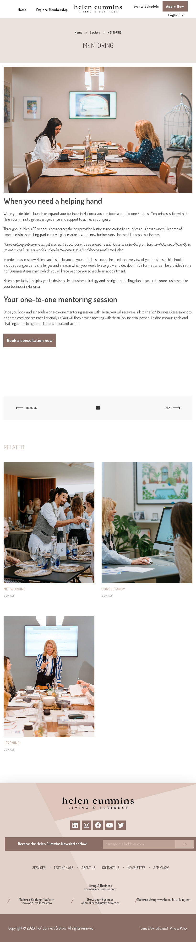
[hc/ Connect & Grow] (98, 8)
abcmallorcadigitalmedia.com (100, 903)
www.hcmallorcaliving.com (174, 899)
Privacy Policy (179, 928)
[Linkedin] (75, 825)
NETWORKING (15, 589)
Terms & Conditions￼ (153, 928)
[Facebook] (98, 825)
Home (78, 32)
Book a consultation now (29, 340)
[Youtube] (109, 825)
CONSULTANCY (113, 589)
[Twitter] (121, 825)
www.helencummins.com (100, 889)
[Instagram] (86, 825)
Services (95, 32)
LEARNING (12, 742)
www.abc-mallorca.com (37, 903)
